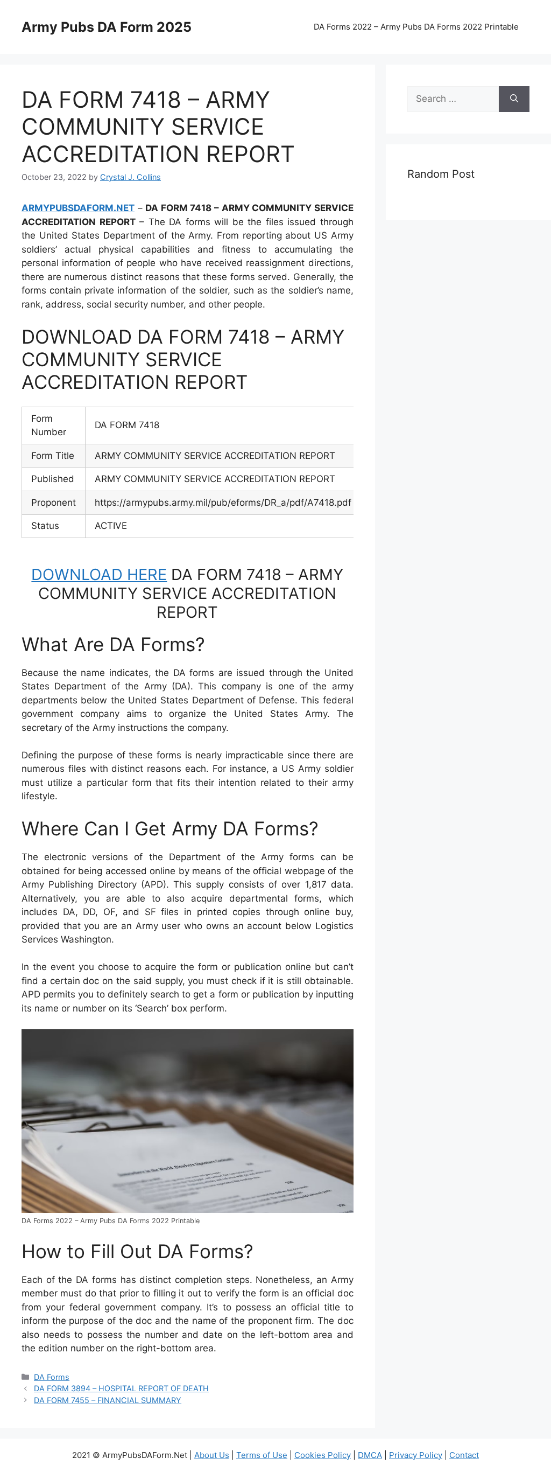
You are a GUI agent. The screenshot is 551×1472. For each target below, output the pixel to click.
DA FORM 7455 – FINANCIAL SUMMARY (107, 1400)
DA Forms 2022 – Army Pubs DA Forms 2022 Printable (416, 27)
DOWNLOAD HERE (99, 574)
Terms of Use (261, 1455)
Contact (464, 1455)
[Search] (514, 99)
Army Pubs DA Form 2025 (107, 27)
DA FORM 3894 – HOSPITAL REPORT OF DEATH (121, 1388)
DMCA (370, 1455)
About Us (211, 1455)
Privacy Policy (415, 1455)
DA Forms (51, 1377)
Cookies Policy (322, 1455)
